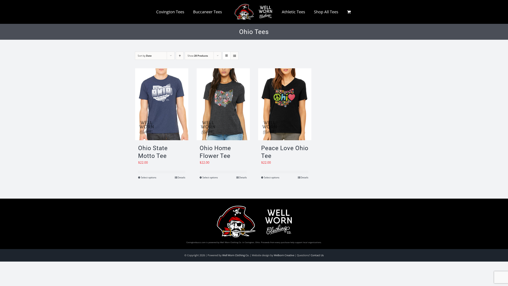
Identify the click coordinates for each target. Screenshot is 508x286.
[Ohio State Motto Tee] (161, 104)
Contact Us (317, 255)
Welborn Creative (284, 255)
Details (181, 177)
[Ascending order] (180, 56)
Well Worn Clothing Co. (235, 255)
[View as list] (234, 56)
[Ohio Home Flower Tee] (223, 104)
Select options (148, 177)
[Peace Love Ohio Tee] (284, 104)
